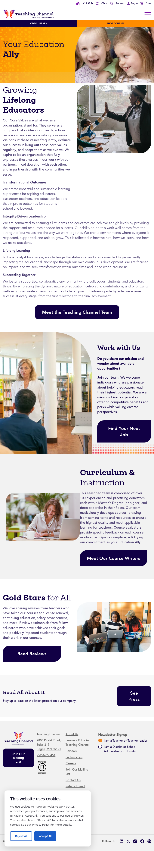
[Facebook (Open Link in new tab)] (142, 841)
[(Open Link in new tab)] (42, 767)
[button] (131, 4)
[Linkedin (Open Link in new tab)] (121, 841)
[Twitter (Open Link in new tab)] (128, 841)
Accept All (47, 834)
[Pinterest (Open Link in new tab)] (149, 841)
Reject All (23, 834)
